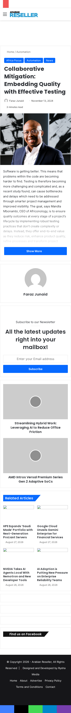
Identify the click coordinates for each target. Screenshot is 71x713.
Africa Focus (13, 60)
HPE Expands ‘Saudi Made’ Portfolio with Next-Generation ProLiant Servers (18, 531)
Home (10, 51)
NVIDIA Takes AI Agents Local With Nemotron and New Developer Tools (17, 574)
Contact (50, 686)
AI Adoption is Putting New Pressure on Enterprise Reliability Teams (52, 574)
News (49, 60)
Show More (34, 251)
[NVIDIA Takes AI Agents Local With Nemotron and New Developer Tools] (18, 556)
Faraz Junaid (16, 100)
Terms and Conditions (29, 686)
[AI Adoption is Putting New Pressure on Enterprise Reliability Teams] (52, 556)
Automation (23, 51)
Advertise (36, 680)
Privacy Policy (53, 680)
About (23, 680)
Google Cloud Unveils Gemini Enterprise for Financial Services (50, 531)
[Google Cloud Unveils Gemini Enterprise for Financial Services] (52, 513)
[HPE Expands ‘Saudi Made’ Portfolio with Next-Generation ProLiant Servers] (18, 513)
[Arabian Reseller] (25, 14)
